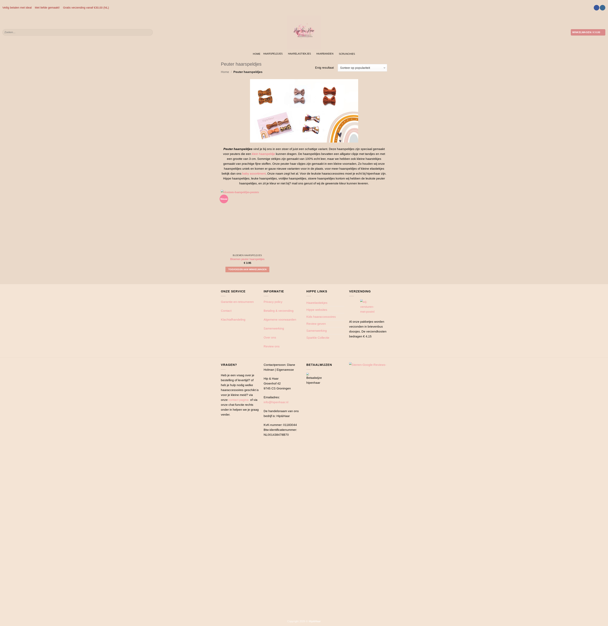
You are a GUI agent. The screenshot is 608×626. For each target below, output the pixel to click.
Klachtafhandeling (233, 319)
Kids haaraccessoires (321, 316)
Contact (226, 310)
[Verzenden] (149, 32)
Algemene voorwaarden (280, 319)
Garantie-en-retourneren (237, 301)
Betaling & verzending (279, 310)
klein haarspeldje (263, 154)
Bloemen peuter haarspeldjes (247, 259)
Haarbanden (324, 53)
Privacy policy (273, 301)
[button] (588, 32)
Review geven (316, 323)
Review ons (272, 346)
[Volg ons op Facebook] (596, 8)
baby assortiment (254, 173)
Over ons (270, 337)
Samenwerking (274, 328)
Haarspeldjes (273, 53)
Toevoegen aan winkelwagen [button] (247, 269)
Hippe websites (316, 309)
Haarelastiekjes (299, 53)
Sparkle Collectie (317, 337)
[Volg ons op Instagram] (602, 8)
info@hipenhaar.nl (276, 402)
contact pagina (238, 399)
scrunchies (347, 53)
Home (256, 53)
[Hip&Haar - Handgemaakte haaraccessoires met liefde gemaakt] (304, 32)
